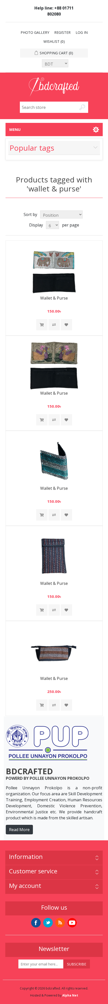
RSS (60, 922)
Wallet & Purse (54, 298)
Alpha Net (70, 995)
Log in (82, 32)
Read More (19, 829)
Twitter (48, 922)
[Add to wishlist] (66, 324)
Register (62, 32)
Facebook (36, 922)
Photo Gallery (35, 32)
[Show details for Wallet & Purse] (54, 271)
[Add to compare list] (54, 324)
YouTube (72, 922)
